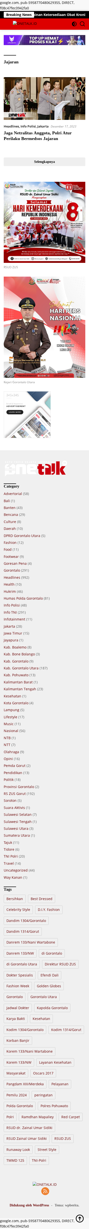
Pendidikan (13, 772)
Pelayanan (59, 1084)
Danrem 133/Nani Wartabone (30, 942)
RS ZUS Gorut (15, 793)
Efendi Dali (50, 975)
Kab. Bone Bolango (19, 654)
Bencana (11, 514)
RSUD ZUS (62, 1138)
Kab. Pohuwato (16, 675)
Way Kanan (13, 877)
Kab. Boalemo (15, 647)
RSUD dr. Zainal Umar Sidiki (29, 1127)
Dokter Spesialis (19, 975)
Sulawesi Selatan (18, 814)
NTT (7, 744)
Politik (9, 779)
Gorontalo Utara (43, 996)
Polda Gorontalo (19, 1105)
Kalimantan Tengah (20, 689)
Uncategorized (16, 870)
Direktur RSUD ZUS (60, 964)
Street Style (47, 1149)
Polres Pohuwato (54, 1105)
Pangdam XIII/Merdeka (25, 1084)
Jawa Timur (13, 633)
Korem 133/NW (18, 1062)
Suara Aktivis (14, 807)
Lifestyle (10, 717)
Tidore (9, 849)
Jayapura (11, 640)
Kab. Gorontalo (16, 661)
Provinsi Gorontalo (19, 786)
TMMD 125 (15, 1160)
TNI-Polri (39, 1160)
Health (9, 584)
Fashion (10, 542)
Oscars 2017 (43, 1073)
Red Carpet (70, 1117)
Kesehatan (12, 696)
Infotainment (14, 619)
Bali (7, 500)
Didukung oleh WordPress (29, 1205)
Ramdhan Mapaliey (38, 1117)
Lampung (11, 709)
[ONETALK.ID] (24, 24)
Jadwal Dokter (17, 1007)
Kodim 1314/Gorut (66, 1029)
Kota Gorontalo (16, 703)
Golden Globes (49, 986)
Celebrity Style (18, 909)
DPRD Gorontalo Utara (22, 535)
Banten (10, 507)
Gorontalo (12, 570)
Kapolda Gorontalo (52, 1007)
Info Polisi (28, 126)
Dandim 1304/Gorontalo (26, 920)
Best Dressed (41, 898)
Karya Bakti (15, 1018)
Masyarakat (15, 1073)
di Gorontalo (52, 953)
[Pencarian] (82, 24)
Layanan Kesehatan (55, 1062)
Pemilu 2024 (16, 1095)
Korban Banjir (17, 1040)
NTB (7, 737)
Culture (10, 521)
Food (8, 549)
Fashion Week (17, 986)
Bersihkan (14, 898)
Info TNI (10, 612)
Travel (9, 863)
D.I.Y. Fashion (49, 909)
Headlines (11, 126)
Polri (10, 1117)
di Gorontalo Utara (21, 964)
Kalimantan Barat (18, 682)
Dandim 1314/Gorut (22, 931)
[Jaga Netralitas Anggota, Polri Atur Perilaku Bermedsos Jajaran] (44, 98)
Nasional (11, 730)
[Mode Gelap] (74, 24)
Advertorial (13, 493)
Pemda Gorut (14, 765)
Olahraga (11, 751)
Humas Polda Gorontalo (23, 598)
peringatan (43, 1095)
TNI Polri (11, 856)
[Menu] (7, 24)
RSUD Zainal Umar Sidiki (26, 1138)
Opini (8, 758)
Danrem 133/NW (20, 953)
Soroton (10, 800)
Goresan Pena (15, 563)
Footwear (11, 556)
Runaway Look (18, 1149)
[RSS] (45, 1191)
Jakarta (43, 126)
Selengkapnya (44, 162)
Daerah (10, 528)
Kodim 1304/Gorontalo (25, 1029)
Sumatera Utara (17, 835)
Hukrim (10, 591)
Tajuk (8, 842)
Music (9, 723)
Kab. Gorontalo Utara (21, 668)
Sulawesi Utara (16, 828)
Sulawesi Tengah (18, 821)
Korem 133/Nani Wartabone (29, 1051)
